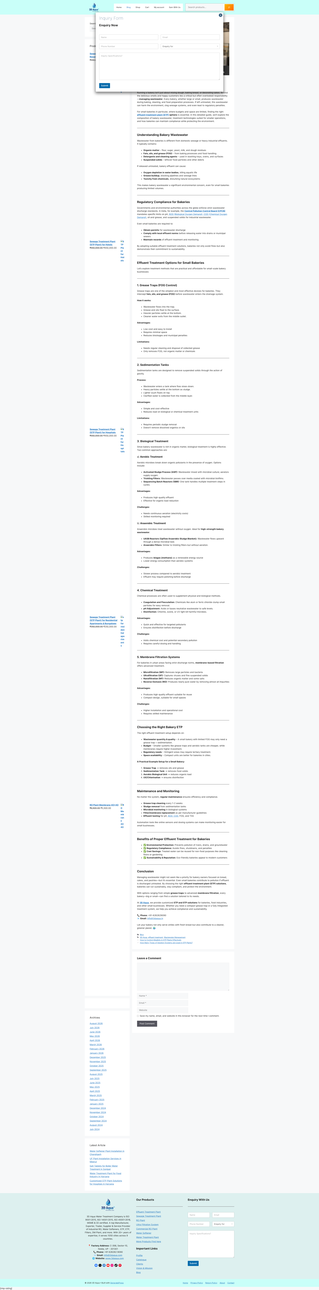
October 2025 (97, 1066)
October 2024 (97, 1116)
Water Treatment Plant (147, 1237)
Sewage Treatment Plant (148, 1216)
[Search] (229, 7)
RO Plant (140, 1220)
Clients (139, 1264)
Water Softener (143, 1233)
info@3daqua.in (155, 918)
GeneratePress (117, 1283)
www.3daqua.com (114, 1258)
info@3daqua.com (113, 1255)
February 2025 (97, 1099)
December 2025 (98, 1057)
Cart (147, 7)
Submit (193, 1263)
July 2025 (94, 1078)
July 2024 (95, 1129)
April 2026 (95, 1040)
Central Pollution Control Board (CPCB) (204, 211)
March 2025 (96, 1095)
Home (119, 7)
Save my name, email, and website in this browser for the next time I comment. (179, 1016)
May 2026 (95, 1036)
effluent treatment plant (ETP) (153, 115)
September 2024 (98, 1121)
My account (159, 7)
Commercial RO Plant (146, 1229)
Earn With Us (174, 7)
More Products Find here (148, 1241)
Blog (129, 7)
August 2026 (96, 1023)
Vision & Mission (144, 1268)
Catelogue (141, 1259)
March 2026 (96, 1044)
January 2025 (96, 1104)
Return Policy (211, 1283)
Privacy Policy (197, 1283)
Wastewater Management (174, 937)
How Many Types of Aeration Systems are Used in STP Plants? (166, 943)
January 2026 (97, 1053)
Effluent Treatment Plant (148, 1212)
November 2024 (98, 1112)
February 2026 (97, 1049)
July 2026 (95, 1027)
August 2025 (96, 1074)
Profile (139, 1255)
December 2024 (98, 1108)
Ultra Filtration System (147, 1224)
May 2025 (95, 1087)
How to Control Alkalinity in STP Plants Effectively (160, 940)
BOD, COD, (173, 816)
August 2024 (96, 1125)
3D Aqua (144, 902)
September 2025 (98, 1070)
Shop (138, 7)
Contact (230, 1283)
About (222, 1283)
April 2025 (95, 1091)
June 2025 (95, 1082)
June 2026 (95, 1032)
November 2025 (98, 1061)
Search (93, 23)
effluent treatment (155, 937)
